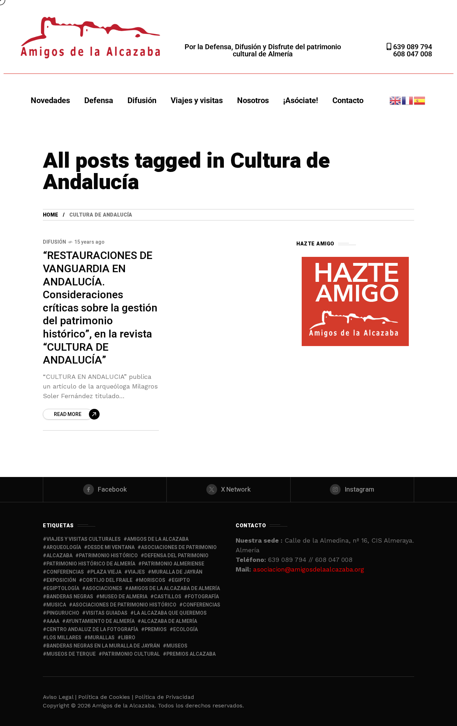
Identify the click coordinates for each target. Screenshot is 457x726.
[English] (396, 100)
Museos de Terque (71, 654)
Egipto (181, 580)
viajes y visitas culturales (83, 539)
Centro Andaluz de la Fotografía (92, 629)
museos (176, 646)
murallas (101, 637)
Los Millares (63, 637)
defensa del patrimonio (176, 555)
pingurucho (62, 613)
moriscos (152, 580)
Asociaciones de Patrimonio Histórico (124, 605)
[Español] (420, 100)
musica (56, 605)
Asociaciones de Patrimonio (179, 547)
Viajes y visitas (197, 100)
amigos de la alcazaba (158, 539)
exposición (61, 580)
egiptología (62, 588)
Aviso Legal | (59, 697)
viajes (136, 572)
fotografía (203, 596)
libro (128, 637)
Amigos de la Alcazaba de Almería (174, 588)
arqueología (63, 547)
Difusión (141, 100)
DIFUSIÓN (54, 242)
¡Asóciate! (300, 100)
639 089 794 (411, 46)
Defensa (98, 100)
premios (156, 629)
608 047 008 (412, 54)
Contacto (347, 100)
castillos (167, 596)
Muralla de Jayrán (176, 572)
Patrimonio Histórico (108, 555)
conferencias (65, 572)
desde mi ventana (111, 547)
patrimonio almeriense (173, 564)
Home (50, 215)
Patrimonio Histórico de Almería (90, 564)
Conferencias (201, 605)
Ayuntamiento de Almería (100, 621)
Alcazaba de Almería (169, 621)
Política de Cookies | (106, 697)
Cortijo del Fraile (107, 580)
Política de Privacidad (164, 697)
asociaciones (104, 588)
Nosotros (253, 100)
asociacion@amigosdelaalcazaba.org (308, 569)
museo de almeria (123, 596)
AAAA (52, 621)
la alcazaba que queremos (170, 613)
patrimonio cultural (131, 654)
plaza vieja (105, 572)
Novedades (50, 100)
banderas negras (69, 596)
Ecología (185, 629)
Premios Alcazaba (191, 654)
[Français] (408, 100)
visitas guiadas (106, 613)
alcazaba (59, 555)
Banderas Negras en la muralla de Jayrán (103, 646)
